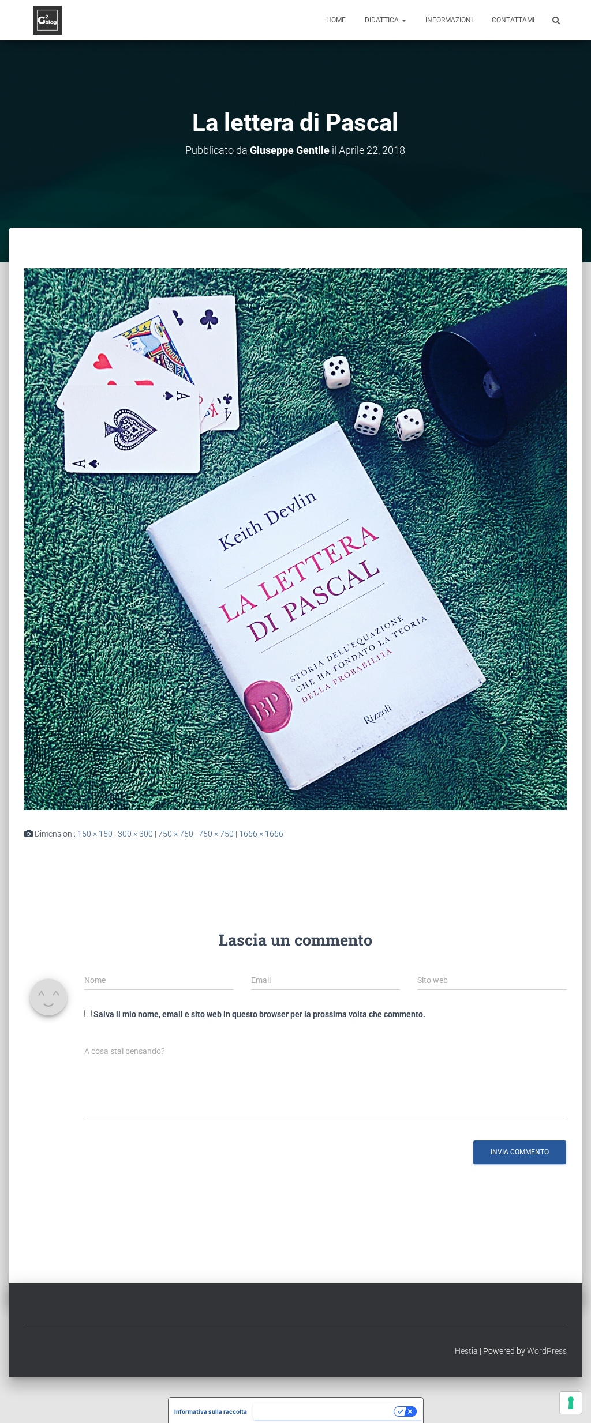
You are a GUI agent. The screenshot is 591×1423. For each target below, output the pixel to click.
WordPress (547, 1351)
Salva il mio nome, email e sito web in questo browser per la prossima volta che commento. (259, 1014)
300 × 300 (135, 833)
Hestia (466, 1351)
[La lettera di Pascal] (295, 538)
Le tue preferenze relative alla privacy (324, 1411)
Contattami (513, 20)
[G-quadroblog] (47, 20)
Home (336, 20)
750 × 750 (175, 833)
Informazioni (449, 20)
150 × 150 (95, 833)
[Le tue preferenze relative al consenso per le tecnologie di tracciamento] (571, 1403)
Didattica (383, 20)
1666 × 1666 (261, 833)
